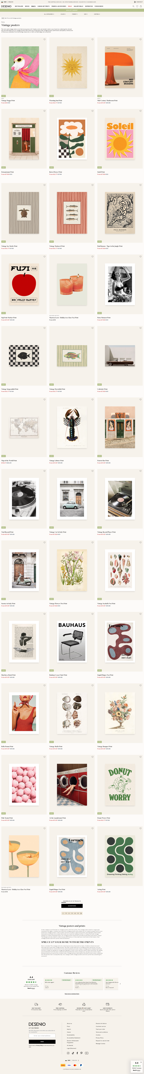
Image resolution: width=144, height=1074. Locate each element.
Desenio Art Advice (101, 1023)
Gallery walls (78, 6)
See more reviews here (72, 994)
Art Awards (70, 1045)
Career (69, 1032)
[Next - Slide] (120, 983)
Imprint (69, 1029)
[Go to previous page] (63, 913)
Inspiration (89, 6)
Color (62, 14)
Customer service (101, 1026)
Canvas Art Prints (44, 6)
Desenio (76, 1069)
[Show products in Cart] (141, 6)
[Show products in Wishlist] (137, 6)
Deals (70, 6)
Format (74, 14)
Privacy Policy (39, 1045)
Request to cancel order (103, 1040)
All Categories (48, 14)
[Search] (133, 6)
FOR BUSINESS (99, 6)
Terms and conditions (102, 1032)
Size (85, 14)
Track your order (100, 1029)
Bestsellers (19, 6)
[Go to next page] (81, 913)
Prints (33, 6)
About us (69, 1023)
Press (68, 1026)
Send (42, 1041)
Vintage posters (16, 18)
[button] (137, 1067)
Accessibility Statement (73, 1038)
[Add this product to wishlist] (44, 39)
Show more (72, 906)
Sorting (96, 14)
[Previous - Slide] (41, 983)
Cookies (98, 1035)
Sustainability (71, 1035)
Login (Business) (71, 1048)
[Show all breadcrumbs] (3, 18)
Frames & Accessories (59, 6)
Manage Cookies (100, 1043)
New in (27, 6)
